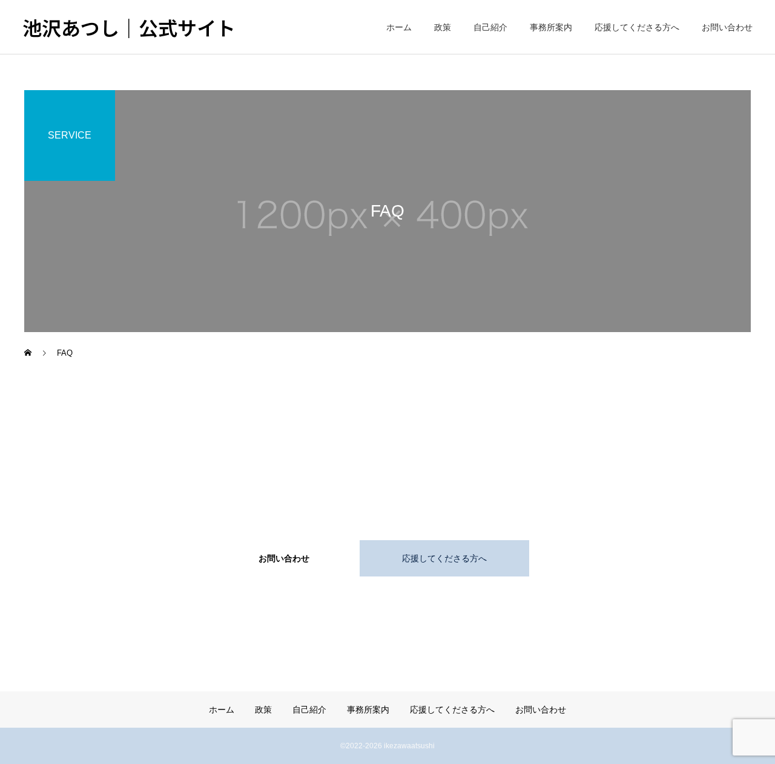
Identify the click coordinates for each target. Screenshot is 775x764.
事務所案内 (551, 27)
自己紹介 (490, 27)
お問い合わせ (727, 27)
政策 (442, 27)
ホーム (399, 27)
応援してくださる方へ (637, 27)
